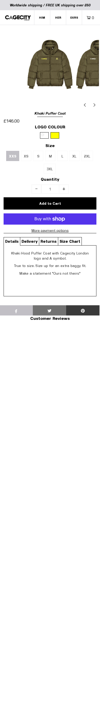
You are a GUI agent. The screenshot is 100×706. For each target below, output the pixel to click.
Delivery (30, 241)
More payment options (50, 230)
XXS (12, 156)
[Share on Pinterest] (82, 310)
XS (26, 156)
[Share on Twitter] (49, 310)
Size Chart (69, 241)
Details (12, 241)
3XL (50, 169)
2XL (87, 156)
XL (74, 156)
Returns (49, 241)
